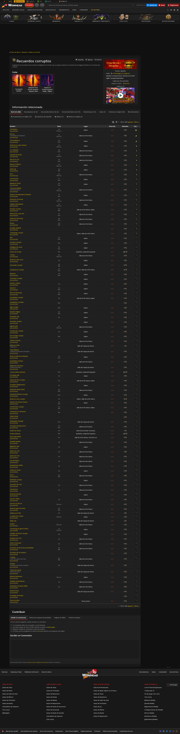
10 (124, 265)
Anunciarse (59, 731)
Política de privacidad (110, 731)
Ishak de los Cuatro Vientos (18, 145)
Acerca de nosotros (46, 731)
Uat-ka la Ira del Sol (16, 503)
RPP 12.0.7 (42, 5)
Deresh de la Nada (15, 252)
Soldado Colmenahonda (17, 581)
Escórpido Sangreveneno (17, 385)
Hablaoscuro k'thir (15, 513)
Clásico (31, 1)
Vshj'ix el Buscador (15, 543)
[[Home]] (12, 5)
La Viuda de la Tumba (16, 516)
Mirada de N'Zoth (15, 183)
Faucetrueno (14, 489)
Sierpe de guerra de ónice (17, 508)
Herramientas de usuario (29, 731)
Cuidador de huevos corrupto (19, 533)
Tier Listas (6, 710)
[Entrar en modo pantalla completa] (167, 10)
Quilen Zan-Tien (15, 451)
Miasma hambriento (16, 576)
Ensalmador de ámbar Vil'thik (18, 586)
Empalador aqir (14, 316)
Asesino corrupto (15, 283)
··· (54, 1)
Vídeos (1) (120, 86)
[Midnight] (5, 713)
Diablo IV (64, 1)
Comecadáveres (15, 140)
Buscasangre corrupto (16, 336)
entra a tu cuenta (31, 662)
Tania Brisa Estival (15, 570)
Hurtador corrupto (15, 209)
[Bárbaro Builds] (149, 700)
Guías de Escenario (52, 710)
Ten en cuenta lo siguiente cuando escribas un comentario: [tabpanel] (37, 642)
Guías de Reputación (53, 703)
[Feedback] (174, 10)
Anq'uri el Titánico (15, 164)
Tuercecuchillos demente (17, 372)
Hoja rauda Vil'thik (15, 437)
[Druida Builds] (149, 703)
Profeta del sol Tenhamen (18, 411)
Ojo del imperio (14, 460)
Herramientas (144, 672)
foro (38, 631)
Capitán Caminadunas (16, 204)
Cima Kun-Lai (93, 437)
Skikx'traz (13, 273)
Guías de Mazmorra (53, 694)
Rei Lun (12, 134)
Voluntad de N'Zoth (16, 155)
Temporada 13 (149, 691)
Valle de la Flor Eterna (85, 136)
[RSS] (176, 731)
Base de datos (51, 10)
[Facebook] (170, 731)
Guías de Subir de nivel (10, 694)
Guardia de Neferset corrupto (19, 394)
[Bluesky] (166, 731)
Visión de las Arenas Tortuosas (85, 431)
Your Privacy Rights (71, 731)
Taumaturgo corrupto (16, 233)
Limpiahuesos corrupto (17, 270)
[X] (163, 731)
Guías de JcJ (97, 706)
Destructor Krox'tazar (16, 199)
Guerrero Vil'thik (15, 499)
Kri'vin (12, 475)
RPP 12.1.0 (37, 5)
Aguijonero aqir (14, 446)
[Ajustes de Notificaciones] (171, 10)
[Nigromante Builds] (151, 706)
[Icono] (14, 60)
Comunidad (84, 10)
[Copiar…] (113, 122)
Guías (74, 10)
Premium (97, 731)
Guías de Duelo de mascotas (56, 706)
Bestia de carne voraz (16, 259)
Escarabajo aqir (14, 375)
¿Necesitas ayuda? (12, 731)
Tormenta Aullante (15, 188)
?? (124, 130)
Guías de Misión (51, 700)
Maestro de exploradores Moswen (20, 194)
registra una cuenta (41, 662)
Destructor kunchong (16, 218)
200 (124, 252)
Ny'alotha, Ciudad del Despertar (85, 252)
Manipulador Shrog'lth (16, 421)
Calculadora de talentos (10, 706)
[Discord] (160, 731)
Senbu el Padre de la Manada (19, 356)
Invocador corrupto (16, 321)
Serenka (12, 564)
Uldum (86, 130)
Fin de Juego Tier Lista (152, 694)
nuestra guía (51, 627)
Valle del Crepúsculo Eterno (85, 346)
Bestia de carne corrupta (17, 399)
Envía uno (126, 83)
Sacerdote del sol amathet (18, 552)
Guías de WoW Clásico (102, 684)
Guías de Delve (7, 691)
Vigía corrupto (14, 307)
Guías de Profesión (8, 700)
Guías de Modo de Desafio (55, 713)
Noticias (6, 10)
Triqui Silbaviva (14, 350)
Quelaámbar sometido (17, 302)
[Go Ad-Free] (95, 10)
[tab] (15, 112)
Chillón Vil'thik (14, 416)
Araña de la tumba (15, 494)
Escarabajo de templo (16, 595)
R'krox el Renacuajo (16, 293)
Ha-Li (11, 174)
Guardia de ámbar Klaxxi (17, 389)
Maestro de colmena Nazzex (18, 402)
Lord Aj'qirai (13, 129)
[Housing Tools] (16, 672)
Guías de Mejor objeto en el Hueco (105, 691)
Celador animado (15, 340)
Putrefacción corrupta (16, 331)
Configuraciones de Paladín (153, 710)
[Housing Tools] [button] (18, 10)
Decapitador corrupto (16, 297)
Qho (11, 237)
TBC (41, 1)
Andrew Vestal (14, 591)
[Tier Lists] (50, 719)
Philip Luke (13, 521)
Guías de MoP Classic (54, 684)
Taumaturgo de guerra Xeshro (19, 529)
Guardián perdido (15, 441)
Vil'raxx (12, 223)
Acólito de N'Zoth (15, 431)
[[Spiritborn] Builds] (150, 719)
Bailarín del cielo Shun (16, 366)
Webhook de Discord (35, 10)
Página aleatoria (86, 731)
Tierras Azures (85, 601)
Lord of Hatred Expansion (153, 687)
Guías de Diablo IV (150, 684)
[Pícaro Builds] (149, 713)
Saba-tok (12, 288)
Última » (136, 122)
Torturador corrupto (16, 278)
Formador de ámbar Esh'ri (18, 426)
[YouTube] (173, 731)
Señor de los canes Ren (17, 214)
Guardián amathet (15, 228)
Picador (12, 524)
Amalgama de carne (16, 247)
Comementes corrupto (17, 407)
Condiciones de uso (126, 731)
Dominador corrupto (16, 265)
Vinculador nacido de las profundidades (22, 548)
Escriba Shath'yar (15, 434)
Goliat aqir (13, 169)
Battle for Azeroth (34, 52)
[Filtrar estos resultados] (116, 122)
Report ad (169, 667)
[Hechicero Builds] (150, 716)
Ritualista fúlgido (15, 312)
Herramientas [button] (64, 10)
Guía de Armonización (101, 687)
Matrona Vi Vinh (15, 345)
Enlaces (98, 60)
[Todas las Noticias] (4, 1)
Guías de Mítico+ (8, 697)
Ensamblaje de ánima (16, 361)
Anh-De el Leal (14, 159)
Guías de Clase (7, 687)
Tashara (12, 255)
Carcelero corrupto (15, 242)
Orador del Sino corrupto (17, 380)
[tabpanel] (75, 363)
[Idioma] (177, 10)
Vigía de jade (14, 326)
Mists (49, 1)
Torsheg (12, 557)
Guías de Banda (7, 703)
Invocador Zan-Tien (16, 484)
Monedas (24, 52)
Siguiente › (131, 122)
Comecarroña (14, 178)
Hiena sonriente (15, 600)
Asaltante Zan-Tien (15, 538)
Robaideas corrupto (16, 480)
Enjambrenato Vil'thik (16, 465)
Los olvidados (14, 150)
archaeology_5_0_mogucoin (121, 73)
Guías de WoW (7, 684)
